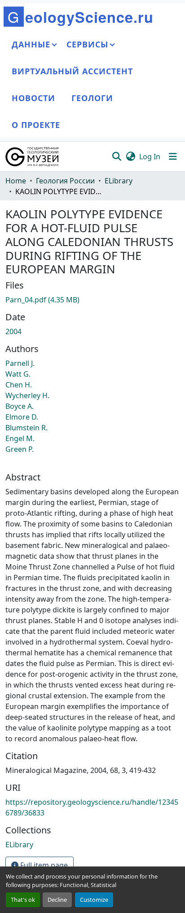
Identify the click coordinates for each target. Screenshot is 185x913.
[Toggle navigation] (173, 156)
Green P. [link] (19, 449)
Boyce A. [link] (19, 406)
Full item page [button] (43, 865)
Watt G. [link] (18, 374)
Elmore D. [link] (21, 417)
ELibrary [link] (118, 181)
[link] (92, 299)
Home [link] (15, 181)
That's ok (23, 900)
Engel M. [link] (20, 438)
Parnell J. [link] (20, 363)
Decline (57, 900)
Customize (94, 900)
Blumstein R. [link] (26, 428)
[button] (32, 156)
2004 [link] (13, 331)
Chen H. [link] (18, 385)
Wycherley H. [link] (27, 395)
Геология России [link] (65, 181)
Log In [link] (149, 156)
